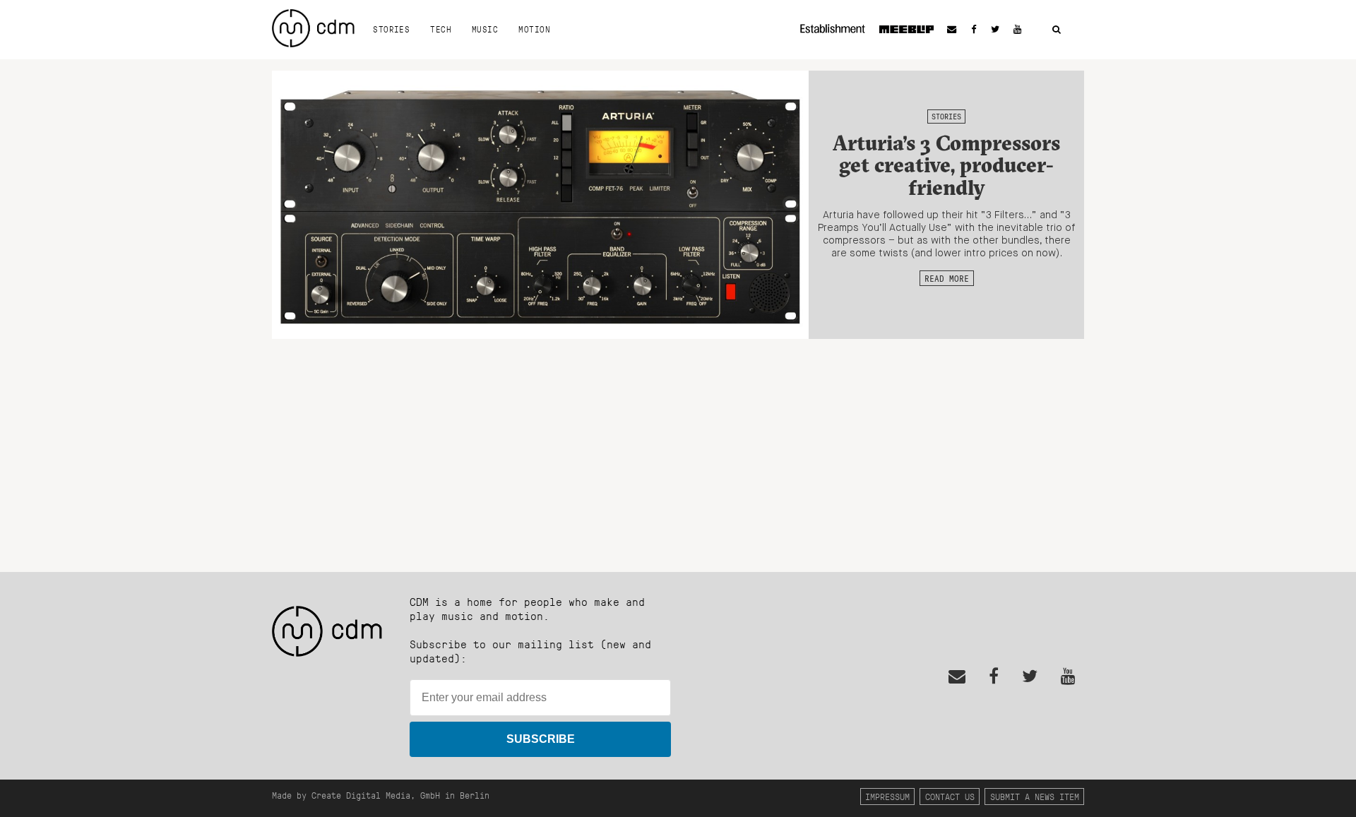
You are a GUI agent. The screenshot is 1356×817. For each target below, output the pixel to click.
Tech (440, 29)
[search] (1056, 30)
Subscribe (540, 739)
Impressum (887, 796)
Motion (534, 29)
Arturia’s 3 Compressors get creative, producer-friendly (946, 165)
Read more (946, 278)
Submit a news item (1034, 796)
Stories (391, 29)
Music (485, 29)
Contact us (950, 796)
